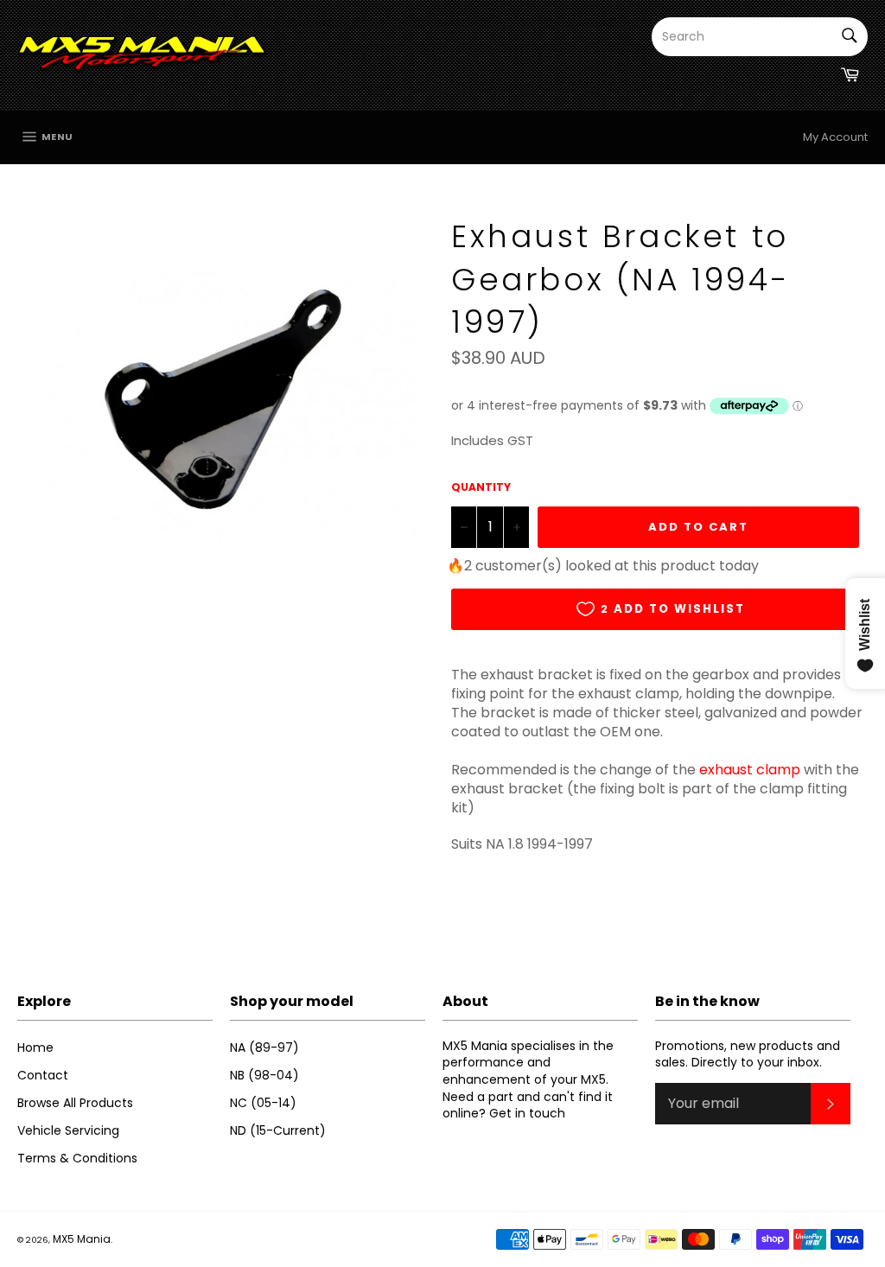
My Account (835, 137)
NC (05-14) (263, 1102)
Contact (42, 1075)
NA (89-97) (264, 1047)
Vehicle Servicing (68, 1130)
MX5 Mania (82, 1239)
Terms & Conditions (77, 1158)
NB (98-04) (264, 1075)
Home (35, 1047)
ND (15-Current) (278, 1130)
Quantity (481, 487)
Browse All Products (75, 1102)
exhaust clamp (749, 770)
